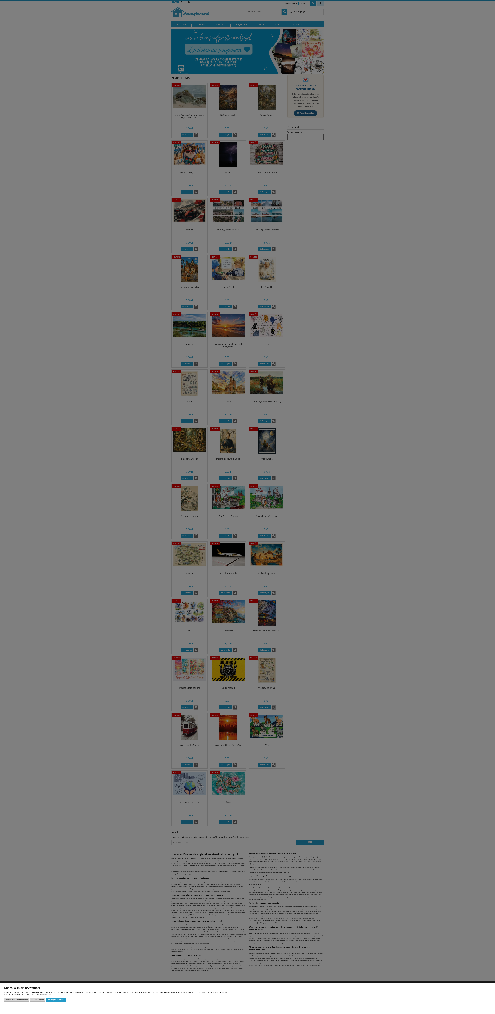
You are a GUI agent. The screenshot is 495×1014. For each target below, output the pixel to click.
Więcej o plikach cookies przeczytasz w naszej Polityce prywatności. (28, 994)
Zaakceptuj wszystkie (55, 1000)
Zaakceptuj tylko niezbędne (17, 1000)
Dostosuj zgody (37, 1000)
